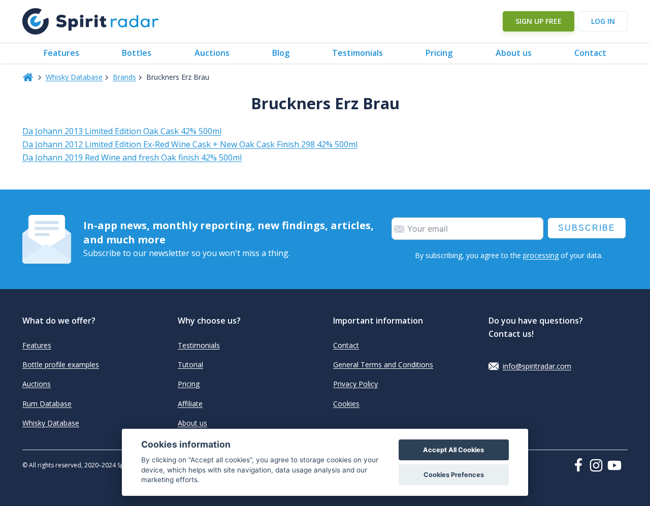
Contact (590, 52)
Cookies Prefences (454, 475)
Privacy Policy (355, 384)
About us (514, 52)
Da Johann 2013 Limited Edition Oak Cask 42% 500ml (121, 131)
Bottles (136, 52)
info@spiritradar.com (537, 366)
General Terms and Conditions (383, 364)
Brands (124, 77)
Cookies (346, 403)
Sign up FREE (538, 21)
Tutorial (190, 364)
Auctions (212, 52)
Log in (603, 21)
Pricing (439, 52)
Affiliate (190, 403)
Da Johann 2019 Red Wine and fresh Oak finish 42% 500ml (132, 157)
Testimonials (357, 52)
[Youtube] (617, 465)
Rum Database (47, 403)
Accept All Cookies (453, 450)
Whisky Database (74, 77)
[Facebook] (580, 464)
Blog (280, 52)
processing (541, 255)
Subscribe (586, 228)
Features (61, 52)
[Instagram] (598, 465)
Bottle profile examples (60, 364)
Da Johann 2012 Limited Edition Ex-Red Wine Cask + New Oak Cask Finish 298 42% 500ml (190, 144)
